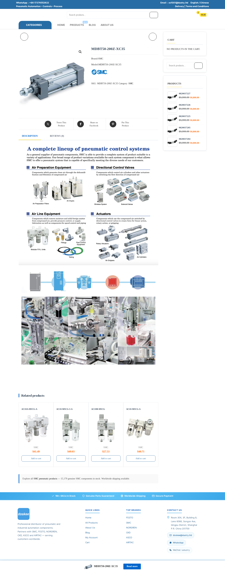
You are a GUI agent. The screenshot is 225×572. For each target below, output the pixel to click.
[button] (80, 52)
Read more (132, 566)
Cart (87, 542)
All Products (91, 522)
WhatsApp (178, 542)
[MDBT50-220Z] (153, 37)
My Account (91, 537)
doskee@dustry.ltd (182, 535)
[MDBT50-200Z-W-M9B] (24, 37)
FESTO (129, 517)
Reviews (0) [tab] (57, 136)
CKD (128, 532)
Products (78, 23)
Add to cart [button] (36, 458)
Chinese (204, 2)
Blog (92, 24)
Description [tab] (30, 136)
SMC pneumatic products (46, 478)
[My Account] (190, 14)
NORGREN (131, 527)
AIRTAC (130, 542)
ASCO (129, 537)
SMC (130, 83)
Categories (34, 24)
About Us (107, 24)
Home (61, 24)
